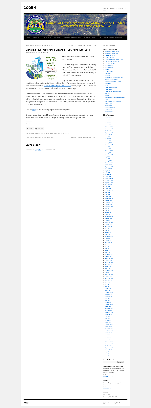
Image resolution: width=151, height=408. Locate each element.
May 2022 (107, 173)
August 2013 (108, 314)
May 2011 (107, 356)
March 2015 (108, 290)
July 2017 (107, 244)
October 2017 (108, 240)
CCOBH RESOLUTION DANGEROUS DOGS (82, 45)
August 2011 (108, 350)
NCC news (108, 83)
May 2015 (107, 286)
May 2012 (107, 336)
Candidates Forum (110, 55)
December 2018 (109, 220)
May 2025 (107, 137)
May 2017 (107, 248)
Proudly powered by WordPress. (113, 403)
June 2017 (107, 246)
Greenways (108, 73)
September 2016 (109, 262)
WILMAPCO (108, 109)
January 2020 (108, 200)
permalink (66, 133)
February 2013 (109, 324)
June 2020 (107, 192)
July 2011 (107, 352)
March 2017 (108, 252)
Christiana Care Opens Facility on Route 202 (40, 45)
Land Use (107, 75)
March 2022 (108, 177)
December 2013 (109, 308)
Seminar (107, 95)
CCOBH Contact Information (113, 38)
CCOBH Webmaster (108, 377)
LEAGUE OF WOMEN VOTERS (114, 77)
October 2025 (108, 131)
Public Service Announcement (113, 91)
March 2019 (108, 214)
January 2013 (108, 326)
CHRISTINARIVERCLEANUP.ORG (57, 85)
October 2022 (108, 165)
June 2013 (107, 316)
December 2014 (109, 294)
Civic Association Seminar (112, 61)
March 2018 (108, 234)
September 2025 (109, 133)
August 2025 (108, 135)
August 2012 (108, 332)
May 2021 (107, 186)
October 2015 (108, 276)
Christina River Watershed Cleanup (114, 59)
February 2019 (109, 216)
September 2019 (109, 206)
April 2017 (108, 250)
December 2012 (109, 328)
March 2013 (108, 322)
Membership (47, 38)
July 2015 (107, 282)
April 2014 (108, 302)
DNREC (107, 69)
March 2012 (108, 340)
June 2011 (107, 354)
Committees (57, 38)
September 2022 (109, 167)
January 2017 (108, 256)
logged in (38, 150)
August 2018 (108, 226)
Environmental (45, 133)
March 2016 (108, 268)
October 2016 (108, 260)
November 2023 (109, 155)
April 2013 (108, 320)
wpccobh (45, 52)
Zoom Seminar (109, 111)
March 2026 (108, 125)
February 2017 (109, 254)
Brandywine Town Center (111, 53)
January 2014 (108, 306)
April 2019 (108, 212)
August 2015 (108, 280)
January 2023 (108, 161)
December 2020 (109, 190)
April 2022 (108, 175)
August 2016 (108, 264)
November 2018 (109, 222)
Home (28, 38)
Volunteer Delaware (110, 107)
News (51, 133)
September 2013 (109, 312)
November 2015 (109, 274)
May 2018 (107, 230)
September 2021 (109, 182)
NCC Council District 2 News (113, 81)
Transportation (108, 103)
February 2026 (109, 127)
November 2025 (109, 129)
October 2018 (108, 224)
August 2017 (108, 242)
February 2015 (109, 292)
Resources (86, 38)
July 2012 (107, 334)
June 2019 (107, 208)
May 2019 (107, 210)
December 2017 (109, 238)
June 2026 (107, 119)
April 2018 (108, 232)
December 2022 (109, 163)
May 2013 (107, 318)
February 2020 (109, 198)
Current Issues (36, 38)
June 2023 (107, 159)
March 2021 (108, 188)
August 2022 (108, 169)
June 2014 (107, 298)
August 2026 (108, 117)
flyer (33, 109)
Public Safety (108, 89)
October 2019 (108, 204)
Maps (94, 38)
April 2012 (108, 338)
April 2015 (108, 288)
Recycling (107, 93)
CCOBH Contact (107, 389)
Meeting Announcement (111, 79)
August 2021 (108, 184)
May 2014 (107, 300)
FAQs (99, 38)
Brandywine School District (112, 51)
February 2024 (109, 151)
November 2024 (109, 145)
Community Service (110, 63)
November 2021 (109, 180)
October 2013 (108, 310)
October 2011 (108, 346)
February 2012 (109, 342)
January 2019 (108, 218)
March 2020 (108, 196)
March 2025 (108, 141)
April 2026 (108, 123)
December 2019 (109, 202)
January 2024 (108, 153)
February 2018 (109, 236)
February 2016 (109, 270)
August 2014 (108, 296)
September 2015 (109, 278)
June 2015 (107, 284)
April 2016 (108, 266)
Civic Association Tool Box (72, 38)
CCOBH (30, 7)
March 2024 (108, 149)
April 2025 (108, 139)
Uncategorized (108, 105)
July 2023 (107, 157)
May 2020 (107, 194)
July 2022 (107, 171)
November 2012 (109, 330)
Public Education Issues (111, 87)
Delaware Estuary (109, 65)
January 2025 (108, 143)
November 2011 (109, 344)
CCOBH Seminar (109, 57)
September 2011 (109, 348)
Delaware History (109, 67)
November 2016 (109, 258)
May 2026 (107, 121)
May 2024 (107, 147)
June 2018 (107, 228)
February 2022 (109, 179)
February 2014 (109, 304)
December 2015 (109, 272)
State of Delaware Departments (113, 101)
